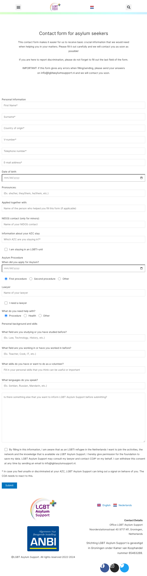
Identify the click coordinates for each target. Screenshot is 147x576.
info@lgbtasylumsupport (56, 73)
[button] (18, 7)
